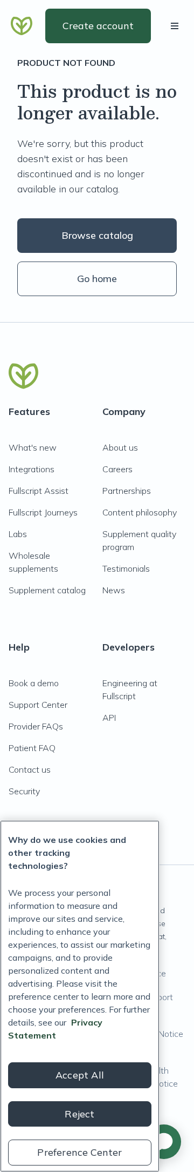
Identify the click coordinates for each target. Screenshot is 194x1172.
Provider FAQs (36, 726)
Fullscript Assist (38, 490)
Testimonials (126, 568)
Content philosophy (139, 512)
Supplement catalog (47, 590)
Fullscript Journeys (43, 512)
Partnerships (126, 490)
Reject (79, 1114)
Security (24, 791)
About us (120, 447)
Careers (117, 469)
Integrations (31, 469)
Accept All (80, 1075)
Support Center (38, 704)
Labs (18, 533)
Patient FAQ (32, 747)
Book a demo (34, 683)
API (109, 717)
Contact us (30, 769)
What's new (33, 447)
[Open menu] (176, 26)
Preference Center (79, 1152)
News (113, 590)
